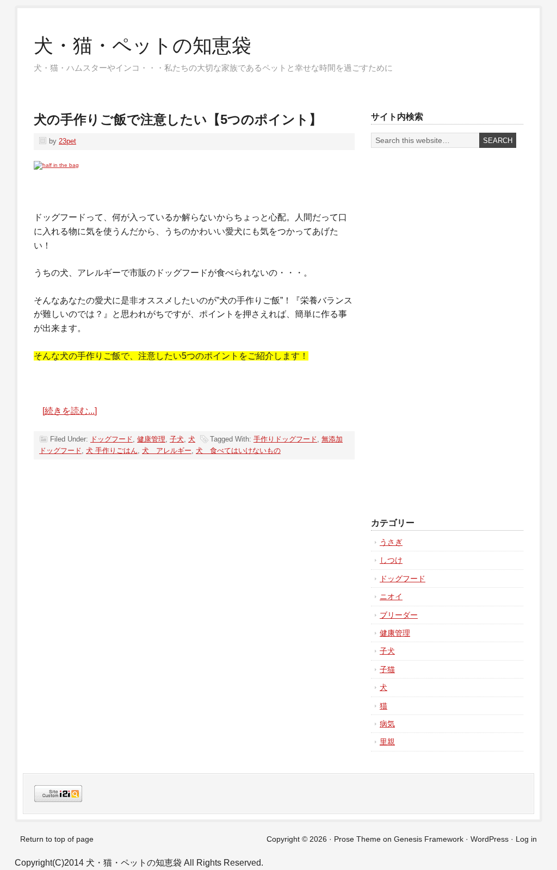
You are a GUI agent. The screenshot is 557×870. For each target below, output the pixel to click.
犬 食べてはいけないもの (238, 450)
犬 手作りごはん (112, 450)
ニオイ (391, 596)
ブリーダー (399, 615)
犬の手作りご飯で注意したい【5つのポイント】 (178, 119)
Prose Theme (357, 839)
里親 (387, 741)
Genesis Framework (428, 839)
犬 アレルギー (166, 450)
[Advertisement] (414, 333)
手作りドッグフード (285, 439)
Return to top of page (57, 839)
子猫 (387, 669)
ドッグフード (111, 439)
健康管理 (151, 439)
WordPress (490, 839)
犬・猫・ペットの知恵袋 (142, 45)
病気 (387, 723)
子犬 (177, 439)
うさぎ (391, 542)
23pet (67, 141)
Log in (526, 839)
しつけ (391, 560)
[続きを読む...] (69, 410)
